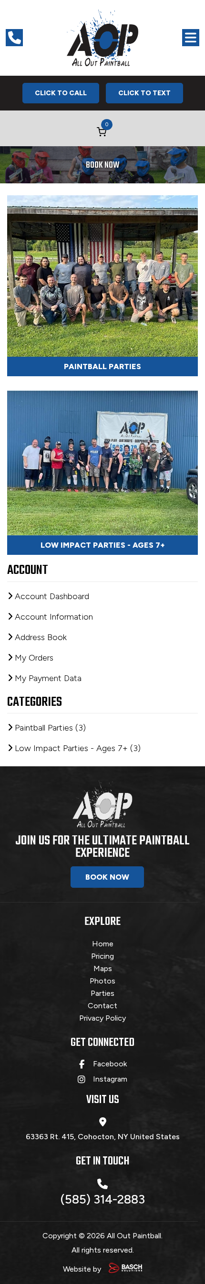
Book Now (107, 877)
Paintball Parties (102, 366)
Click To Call (61, 93)
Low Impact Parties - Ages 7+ (103, 545)
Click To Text (144, 93)
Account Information (54, 617)
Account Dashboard (52, 596)
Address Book (41, 637)
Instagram (110, 1079)
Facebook (110, 1064)
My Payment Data (48, 678)
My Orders (34, 657)
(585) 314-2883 (103, 1199)
